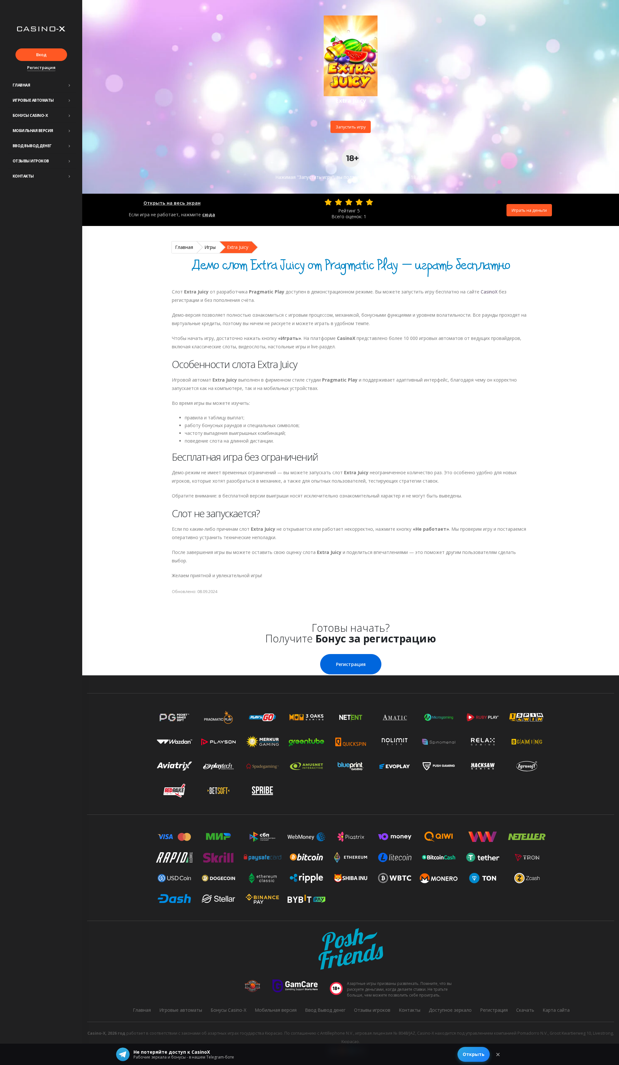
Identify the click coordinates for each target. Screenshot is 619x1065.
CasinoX (489, 292)
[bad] (328, 202)
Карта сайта (556, 1010)
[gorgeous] (369, 202)
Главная (21, 85)
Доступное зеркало (450, 1010)
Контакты (23, 176)
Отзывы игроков (31, 161)
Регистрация (41, 67)
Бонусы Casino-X (30, 115)
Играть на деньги (529, 210)
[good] (359, 202)
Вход (41, 54)
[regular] (348, 202)
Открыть (474, 1054)
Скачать (525, 1010)
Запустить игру (351, 127)
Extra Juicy (237, 247)
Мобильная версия (33, 130)
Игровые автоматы (33, 100)
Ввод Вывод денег (32, 145)
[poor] (338, 202)
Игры (210, 247)
